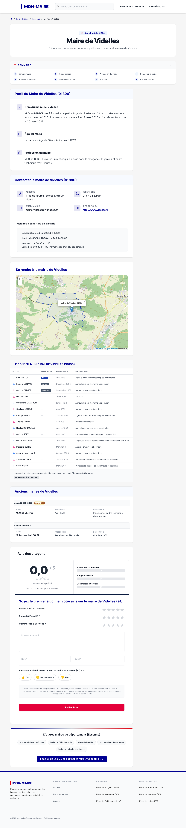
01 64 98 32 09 (92, 195)
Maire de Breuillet (85, 742)
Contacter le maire (146, 74)
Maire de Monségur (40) (150, 794)
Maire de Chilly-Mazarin (61, 742)
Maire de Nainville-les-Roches (71, 749)
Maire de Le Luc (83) (148, 801)
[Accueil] (11, 19)
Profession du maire (106, 74)
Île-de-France (22, 19)
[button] (72, 310)
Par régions (157, 6)
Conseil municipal (65, 79)
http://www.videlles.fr (95, 209)
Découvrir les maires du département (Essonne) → (71, 759)
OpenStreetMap (112, 348)
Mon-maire (22, 783)
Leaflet (100, 348)
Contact (56, 801)
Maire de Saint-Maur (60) (107, 794)
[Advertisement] (157, 130)
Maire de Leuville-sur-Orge (112, 742)
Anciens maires (145, 79)
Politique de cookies (52, 818)
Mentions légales (60, 794)
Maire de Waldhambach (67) (108, 801)
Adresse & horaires (25, 79)
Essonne (36, 19)
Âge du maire (63, 74)
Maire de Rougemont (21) (107, 787)
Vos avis (101, 79)
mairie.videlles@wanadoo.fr (42, 209)
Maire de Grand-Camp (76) (151, 787)
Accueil (56, 787)
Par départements (132, 6)
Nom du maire (23, 74)
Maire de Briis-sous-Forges (32, 742)
